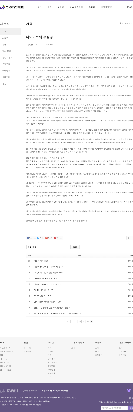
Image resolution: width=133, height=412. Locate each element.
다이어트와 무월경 (39, 37)
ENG (129, 7)
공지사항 (27, 348)
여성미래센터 (107, 7)
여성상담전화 (5, 366)
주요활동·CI (5, 348)
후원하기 (98, 355)
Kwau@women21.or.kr (42, 401)
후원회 (92, 7)
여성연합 (29, 45)
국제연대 (6, 77)
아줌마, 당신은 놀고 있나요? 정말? (48, 284)
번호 (29, 255)
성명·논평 (28, 351)
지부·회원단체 (76, 7)
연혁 (2, 355)
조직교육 (6, 64)
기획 (4, 31)
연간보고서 (4, 362)
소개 (40, 7)
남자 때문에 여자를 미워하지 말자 (48, 302)
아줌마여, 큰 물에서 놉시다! (45, 278)
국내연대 (6, 70)
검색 (75, 247)
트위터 (129, 390)
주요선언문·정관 (6, 351)
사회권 (5, 38)
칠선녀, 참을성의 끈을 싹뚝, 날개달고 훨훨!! (52, 308)
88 (87, 321)
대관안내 (122, 351)
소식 (97, 351)
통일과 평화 (7, 57)
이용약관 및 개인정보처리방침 (55, 390)
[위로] (128, 238)
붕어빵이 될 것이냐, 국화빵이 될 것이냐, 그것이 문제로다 (57, 313)
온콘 (4, 83)
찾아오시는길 (5, 370)
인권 (4, 44)
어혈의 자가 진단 (41, 261)
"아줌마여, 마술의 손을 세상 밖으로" (48, 273)
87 (84, 321)
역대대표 (3, 359)
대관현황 (122, 355)
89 (91, 321)
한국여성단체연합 (12, 7)
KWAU (9, 391)
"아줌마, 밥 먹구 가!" (42, 296)
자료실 (61, 7)
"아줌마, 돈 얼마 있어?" (43, 290)
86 (80, 321)
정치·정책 (6, 51)
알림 (50, 7)
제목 (79, 255)
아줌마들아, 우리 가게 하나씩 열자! (48, 267)
